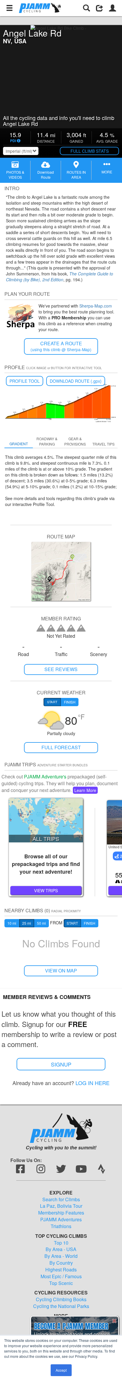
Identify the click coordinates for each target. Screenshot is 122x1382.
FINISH (89, 923)
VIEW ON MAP (61, 970)
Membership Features (61, 1213)
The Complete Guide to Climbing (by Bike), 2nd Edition (59, 276)
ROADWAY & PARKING (46, 441)
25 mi (26, 923)
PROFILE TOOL (24, 381)
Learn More (85, 790)
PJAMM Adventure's (45, 776)
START (72, 923)
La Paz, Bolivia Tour (61, 1206)
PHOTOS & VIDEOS (15, 175)
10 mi (11, 923)
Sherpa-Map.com (95, 306)
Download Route (45, 175)
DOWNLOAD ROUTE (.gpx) (76, 381)
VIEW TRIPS (46, 890)
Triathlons (61, 1226)
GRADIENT (18, 443)
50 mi (41, 923)
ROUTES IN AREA (76, 175)
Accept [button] (61, 1370)
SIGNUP (61, 1064)
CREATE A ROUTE (61, 346)
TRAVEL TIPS (103, 443)
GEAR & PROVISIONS (75, 441)
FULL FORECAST (61, 747)
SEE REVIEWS (61, 669)
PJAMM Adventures (61, 1219)
